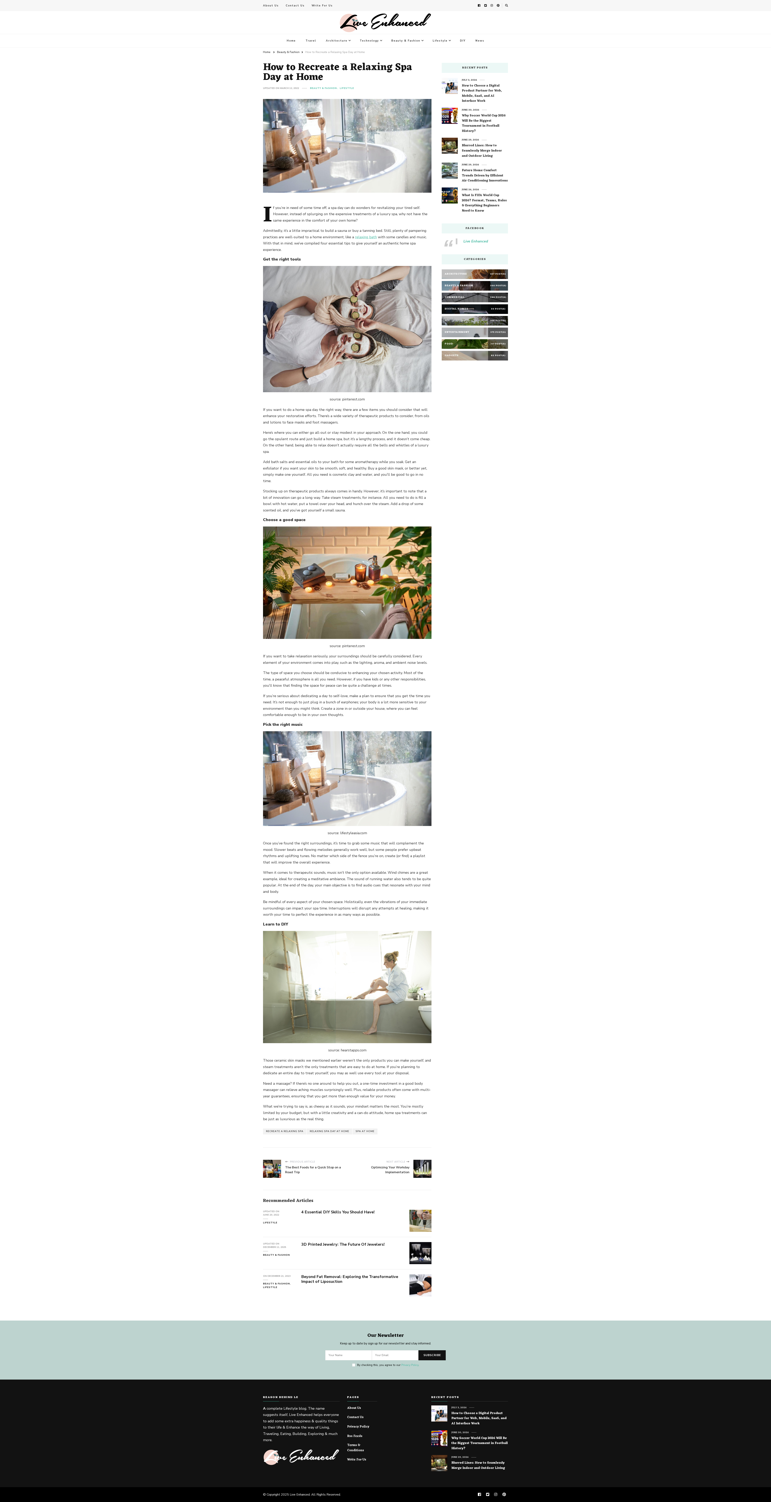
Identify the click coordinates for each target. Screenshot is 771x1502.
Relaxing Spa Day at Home (329, 1131)
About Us (271, 5)
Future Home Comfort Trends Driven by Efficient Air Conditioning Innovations (485, 175)
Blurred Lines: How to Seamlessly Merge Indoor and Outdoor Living (482, 151)
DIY (463, 41)
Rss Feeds (354, 1436)
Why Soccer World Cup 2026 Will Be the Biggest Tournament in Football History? (484, 123)
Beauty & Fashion (405, 41)
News (479, 41)
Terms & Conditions (355, 1448)
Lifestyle (440, 41)
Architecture (336, 41)
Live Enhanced (475, 241)
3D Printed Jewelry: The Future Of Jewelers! (343, 1244)
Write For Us (322, 5)
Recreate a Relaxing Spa (284, 1131)
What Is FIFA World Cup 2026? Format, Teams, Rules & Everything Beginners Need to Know (484, 203)
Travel (311, 41)
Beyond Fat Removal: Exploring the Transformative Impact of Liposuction (349, 1279)
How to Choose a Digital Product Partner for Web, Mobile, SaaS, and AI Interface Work (482, 93)
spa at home (365, 1131)
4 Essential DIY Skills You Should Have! (338, 1212)
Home (291, 41)
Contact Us (295, 5)
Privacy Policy (409, 1365)
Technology (369, 41)
